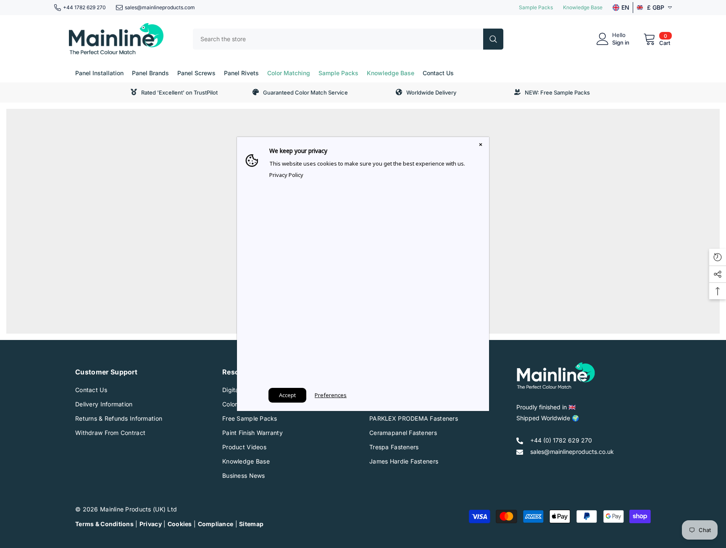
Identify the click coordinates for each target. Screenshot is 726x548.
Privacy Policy (286, 175)
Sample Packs (536, 7)
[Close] (480, 145)
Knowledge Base (582, 7)
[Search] (348, 39)
